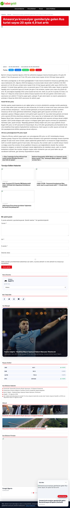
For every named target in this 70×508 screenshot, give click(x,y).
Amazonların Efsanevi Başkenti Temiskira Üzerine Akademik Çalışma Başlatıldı (24, 390)
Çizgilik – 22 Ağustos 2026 (11, 394)
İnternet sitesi (5, 253)
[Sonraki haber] (64, 310)
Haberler (3, 14)
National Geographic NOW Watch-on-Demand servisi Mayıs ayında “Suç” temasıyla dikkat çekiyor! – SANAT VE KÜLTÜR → (49, 158)
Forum (41, 8)
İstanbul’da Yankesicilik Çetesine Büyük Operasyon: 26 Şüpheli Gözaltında (23, 388)
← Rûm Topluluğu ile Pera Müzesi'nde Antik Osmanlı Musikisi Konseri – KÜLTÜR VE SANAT (14, 158)
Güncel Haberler (19, 8)
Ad (2, 239)
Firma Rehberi (32, 8)
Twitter (11, 70)
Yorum (4, 223)
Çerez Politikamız (30, 505)
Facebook (18, 70)
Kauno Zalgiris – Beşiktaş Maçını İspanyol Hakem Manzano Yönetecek (22, 392)
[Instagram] (14, 299)
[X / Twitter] (9, 299)
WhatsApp (25, 70)
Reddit (32, 70)
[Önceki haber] (61, 310)
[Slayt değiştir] (31, 492)
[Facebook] (4, 299)
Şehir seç (7, 284)
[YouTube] (19, 299)
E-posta (4, 246)
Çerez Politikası (50, 8)
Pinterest (38, 70)
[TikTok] (23, 299)
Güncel (9, 14)
